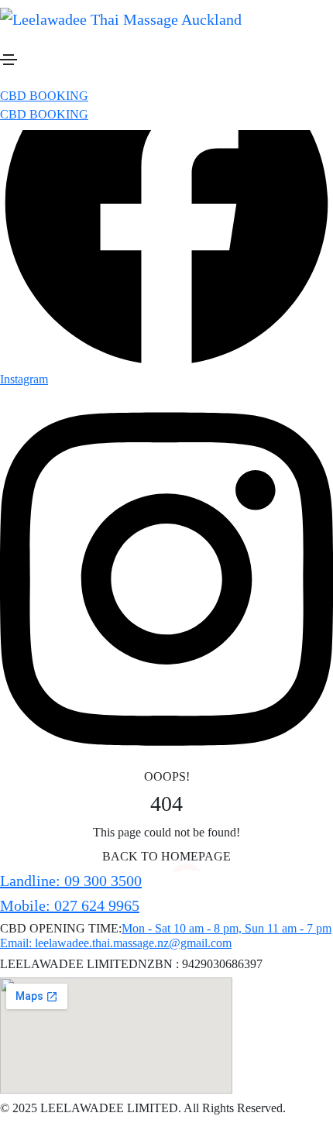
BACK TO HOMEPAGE (166, 856)
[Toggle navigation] (8, 59)
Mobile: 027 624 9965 (69, 905)
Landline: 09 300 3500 (71, 880)
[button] (44, 95)
